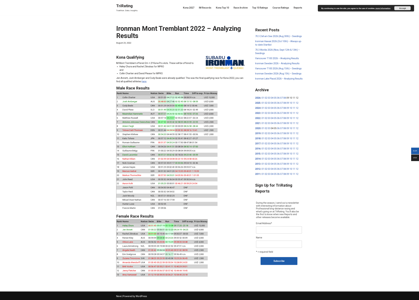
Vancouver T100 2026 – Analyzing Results (277, 58)
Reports (298, 7)
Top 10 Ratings (260, 7)
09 (287, 103)
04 (272, 98)
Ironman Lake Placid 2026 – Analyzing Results (279, 78)
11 (294, 103)
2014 (257, 158)
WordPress (141, 296)
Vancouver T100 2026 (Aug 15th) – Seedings (278, 68)
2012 (257, 169)
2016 (257, 148)
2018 (257, 138)
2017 (257, 143)
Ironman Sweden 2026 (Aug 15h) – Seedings (278, 73)
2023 (257, 113)
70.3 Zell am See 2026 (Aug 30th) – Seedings (278, 36)
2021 (257, 123)
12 (297, 103)
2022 (257, 118)
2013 (257, 164)
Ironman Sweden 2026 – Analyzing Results (277, 63)
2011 (257, 174)
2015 (257, 153)
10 (291, 103)
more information (383, 8)
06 (278, 98)
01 (263, 98)
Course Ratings (281, 7)
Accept (402, 8)
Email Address (264, 223)
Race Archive (241, 7)
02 (266, 98)
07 (281, 98)
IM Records (205, 7)
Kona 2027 (188, 7)
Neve (118, 296)
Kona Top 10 (222, 7)
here (144, 81)
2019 (257, 133)
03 (269, 98)
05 (275, 98)
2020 (257, 128)
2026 (257, 98)
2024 (257, 108)
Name (259, 237)
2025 (257, 103)
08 (284, 98)
